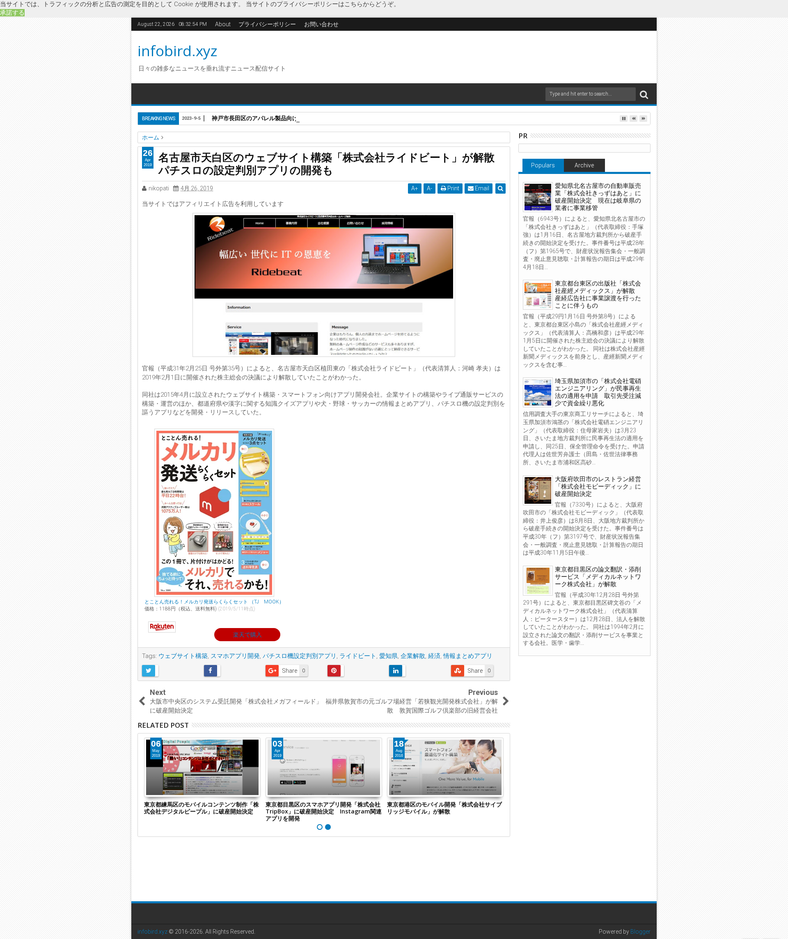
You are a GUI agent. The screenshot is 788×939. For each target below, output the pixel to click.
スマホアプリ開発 (235, 656)
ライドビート (357, 656)
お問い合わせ (321, 24)
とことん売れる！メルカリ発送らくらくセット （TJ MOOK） (214, 602)
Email (481, 188)
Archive (584, 165)
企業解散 (413, 656)
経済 (434, 656)
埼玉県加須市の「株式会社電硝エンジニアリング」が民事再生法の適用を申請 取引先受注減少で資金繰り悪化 (598, 392)
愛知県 (388, 656)
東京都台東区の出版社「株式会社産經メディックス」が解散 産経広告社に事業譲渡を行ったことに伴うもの (598, 294)
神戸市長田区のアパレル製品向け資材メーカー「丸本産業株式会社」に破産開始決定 (321, 118)
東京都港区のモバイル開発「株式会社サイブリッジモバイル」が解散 (444, 807)
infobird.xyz (177, 50)
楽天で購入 (247, 634)
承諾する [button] (12, 12)
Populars (543, 165)
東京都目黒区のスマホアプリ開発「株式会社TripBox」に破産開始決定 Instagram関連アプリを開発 (324, 811)
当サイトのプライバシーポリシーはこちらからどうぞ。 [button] (323, 4)
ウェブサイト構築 (183, 656)
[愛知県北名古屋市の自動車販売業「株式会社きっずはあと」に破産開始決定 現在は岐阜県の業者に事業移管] (538, 197)
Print (452, 188)
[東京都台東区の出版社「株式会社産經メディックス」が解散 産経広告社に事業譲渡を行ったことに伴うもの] (538, 294)
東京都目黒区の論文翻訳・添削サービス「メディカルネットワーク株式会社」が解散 (598, 577)
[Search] (644, 94)
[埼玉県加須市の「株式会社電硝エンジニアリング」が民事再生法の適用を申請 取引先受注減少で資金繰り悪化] (538, 392)
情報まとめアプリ (467, 656)
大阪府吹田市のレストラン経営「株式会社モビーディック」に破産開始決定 (598, 486)
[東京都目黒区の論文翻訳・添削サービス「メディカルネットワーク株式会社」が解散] (538, 580)
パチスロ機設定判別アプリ (300, 656)
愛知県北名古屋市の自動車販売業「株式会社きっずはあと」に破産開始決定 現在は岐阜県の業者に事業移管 (598, 197)
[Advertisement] (471, 55)
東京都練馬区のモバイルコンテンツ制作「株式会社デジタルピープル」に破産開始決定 (201, 807)
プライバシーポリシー (267, 24)
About (223, 24)
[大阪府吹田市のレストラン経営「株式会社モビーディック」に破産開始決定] (538, 490)
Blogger (640, 931)
